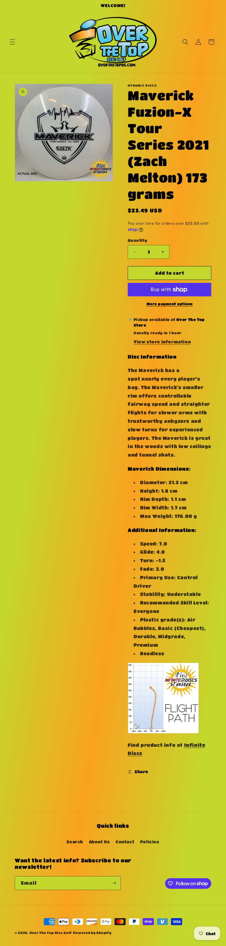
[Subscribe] (113, 883)
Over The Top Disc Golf (50, 933)
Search (75, 841)
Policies (149, 841)
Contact (125, 841)
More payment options (170, 304)
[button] (12, 42)
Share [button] (141, 771)
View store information (162, 341)
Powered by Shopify (92, 933)
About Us (99, 841)
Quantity (137, 240)
